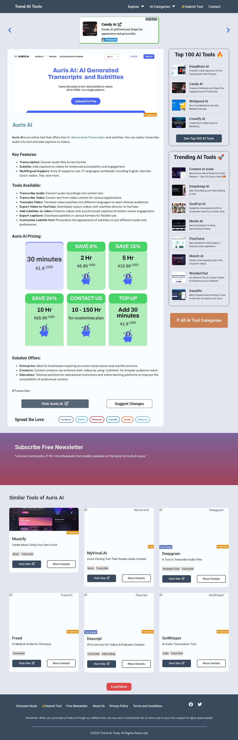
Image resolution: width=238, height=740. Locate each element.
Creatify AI (197, 119)
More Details (61, 564)
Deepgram (171, 553)
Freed (17, 638)
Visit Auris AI (52, 403)
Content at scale (201, 169)
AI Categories (160, 7)
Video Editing (108, 653)
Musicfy (19, 539)
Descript (94, 638)
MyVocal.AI (97, 553)
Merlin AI (196, 221)
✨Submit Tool (192, 7)
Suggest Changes (129, 403)
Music (16, 554)
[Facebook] (190, 704)
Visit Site (25, 564)
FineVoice (196, 239)
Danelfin (195, 291)
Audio (166, 653)
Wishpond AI (198, 101)
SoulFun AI (197, 204)
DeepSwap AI (199, 186)
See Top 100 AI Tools (199, 138)
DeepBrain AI (199, 66)
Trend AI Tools (28, 6)
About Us (99, 706)
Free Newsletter (77, 706)
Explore (133, 7)
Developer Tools (171, 568)
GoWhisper (171, 638)
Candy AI (196, 84)
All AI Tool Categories (201, 320)
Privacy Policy (119, 706)
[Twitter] (200, 704)
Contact (214, 7)
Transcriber (27, 554)
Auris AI (22, 125)
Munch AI (196, 256)
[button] (151, 19)
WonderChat (198, 273)
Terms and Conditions (147, 706)
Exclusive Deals (26, 706)
